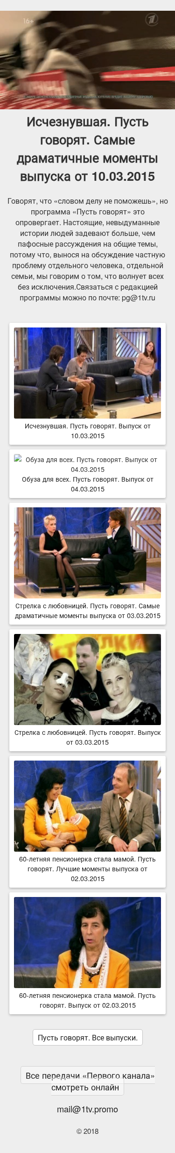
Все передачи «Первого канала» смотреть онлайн (90, 1081)
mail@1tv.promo (87, 1109)
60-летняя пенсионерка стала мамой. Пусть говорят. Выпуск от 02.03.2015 (87, 1000)
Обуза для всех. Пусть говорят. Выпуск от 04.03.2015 (88, 483)
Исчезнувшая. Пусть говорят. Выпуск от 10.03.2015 (88, 430)
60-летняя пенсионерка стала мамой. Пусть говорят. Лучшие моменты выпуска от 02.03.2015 (87, 868)
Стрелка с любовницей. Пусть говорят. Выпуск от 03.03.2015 (87, 737)
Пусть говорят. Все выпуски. (88, 1037)
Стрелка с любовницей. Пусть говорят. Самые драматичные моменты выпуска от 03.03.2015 (88, 610)
